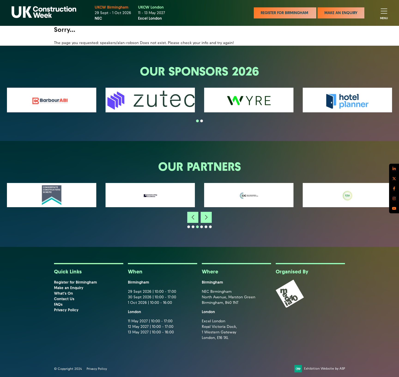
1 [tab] (197, 121)
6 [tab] (210, 226)
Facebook (394, 189)
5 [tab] (206, 226)
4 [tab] (201, 226)
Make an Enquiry (68, 288)
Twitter (394, 179)
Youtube (394, 208)
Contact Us (64, 299)
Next (206, 217)
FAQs (58, 304)
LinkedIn (394, 169)
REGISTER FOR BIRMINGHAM (285, 13)
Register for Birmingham (75, 282)
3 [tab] (197, 226)
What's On (63, 293)
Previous (192, 217)
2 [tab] (201, 121)
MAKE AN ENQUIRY (340, 13)
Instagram (394, 198)
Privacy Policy (66, 310)
